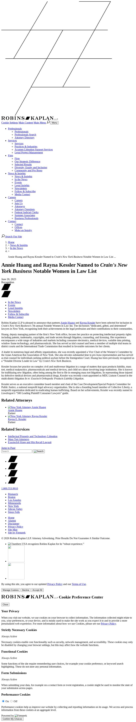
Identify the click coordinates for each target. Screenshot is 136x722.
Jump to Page (8, 448)
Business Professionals (26, 218)
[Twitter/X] (13, 461)
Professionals (15, 128)
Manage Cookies (11, 590)
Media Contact (22, 194)
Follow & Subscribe (25, 191)
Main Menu (40, 122)
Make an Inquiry (23, 230)
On (7, 701)
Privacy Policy (15, 526)
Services (12, 140)
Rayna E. (17, 419)
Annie (15, 410)
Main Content (26, 122)
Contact (12, 221)
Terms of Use (79, 584)
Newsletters (21, 188)
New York (13, 506)
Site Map (12, 529)
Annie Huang (68, 322)
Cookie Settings (9, 122)
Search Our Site (13, 236)
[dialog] (68, 587)
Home (11, 242)
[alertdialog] (68, 658)
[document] (68, 658)
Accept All (37, 590)
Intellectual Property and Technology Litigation (32, 436)
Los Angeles (14, 500)
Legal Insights (22, 185)
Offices (18, 227)
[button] (6, 296)
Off (15, 701)
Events (18, 182)
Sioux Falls (14, 512)
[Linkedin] (13, 475)
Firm (10, 155)
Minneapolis (14, 503)
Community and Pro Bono (28, 170)
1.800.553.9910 (9, 488)
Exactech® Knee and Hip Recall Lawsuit (29, 442)
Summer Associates (25, 215)
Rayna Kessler (87, 322)
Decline (25, 590)
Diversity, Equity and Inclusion (31, 167)
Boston (11, 497)
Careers (12, 197)
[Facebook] (13, 468)
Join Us (19, 203)
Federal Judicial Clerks (26, 212)
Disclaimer (13, 523)
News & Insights (17, 173)
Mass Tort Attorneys (18, 439)
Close (5, 604)
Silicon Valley (15, 509)
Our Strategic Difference (27, 161)
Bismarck (13, 494)
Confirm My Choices (12, 719)
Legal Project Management (29, 152)
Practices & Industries (26, 146)
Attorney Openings (25, 209)
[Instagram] (13, 482)
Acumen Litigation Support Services (34, 149)
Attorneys (20, 206)
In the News (21, 179)
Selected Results (23, 164)
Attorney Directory (24, 137)
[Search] (49, 122)
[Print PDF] (6, 289)
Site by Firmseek (17, 532)
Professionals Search (25, 134)
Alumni (12, 520)
